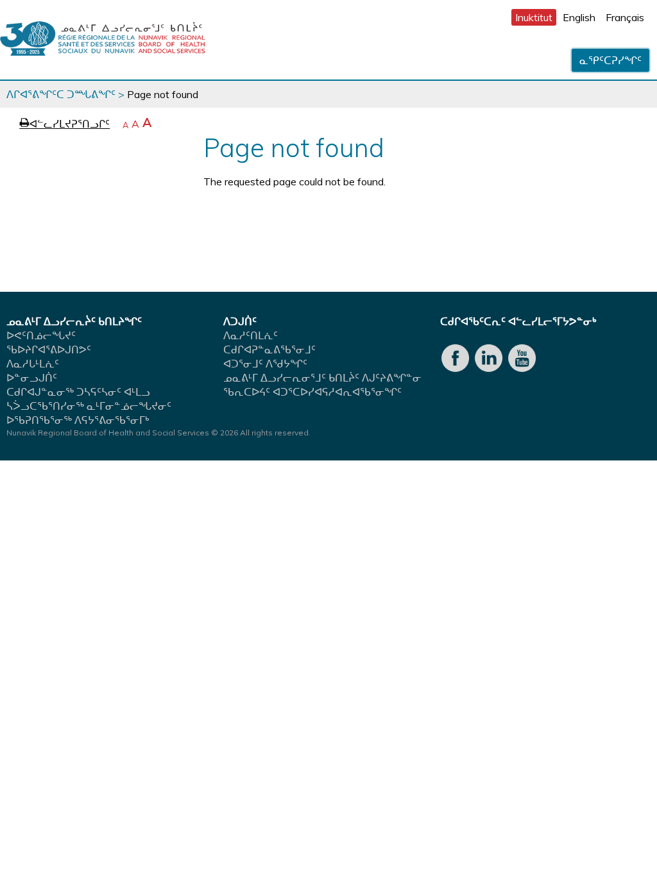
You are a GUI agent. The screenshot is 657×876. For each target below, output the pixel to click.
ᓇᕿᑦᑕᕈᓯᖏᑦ (610, 60)
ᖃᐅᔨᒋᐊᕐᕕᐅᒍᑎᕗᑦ (48, 349)
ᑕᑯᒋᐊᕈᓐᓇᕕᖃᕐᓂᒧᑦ (269, 349)
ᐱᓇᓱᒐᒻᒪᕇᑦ (32, 363)
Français (625, 17)
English (579, 17)
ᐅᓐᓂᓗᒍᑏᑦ (31, 377)
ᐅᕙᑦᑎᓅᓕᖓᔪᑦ (41, 335)
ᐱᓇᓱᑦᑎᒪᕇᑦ (250, 335)
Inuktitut (533, 17)
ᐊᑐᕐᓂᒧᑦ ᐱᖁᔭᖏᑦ (265, 363)
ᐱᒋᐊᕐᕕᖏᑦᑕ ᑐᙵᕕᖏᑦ (60, 94)
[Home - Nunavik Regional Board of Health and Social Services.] (102, 40)
